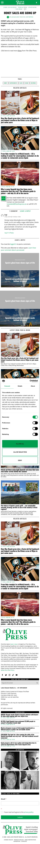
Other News (32, 7)
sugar (26, 83)
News (20, 51)
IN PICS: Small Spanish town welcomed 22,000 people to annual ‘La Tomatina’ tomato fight (18, 722)
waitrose (33, 83)
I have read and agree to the (18, 812)
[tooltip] (2, 674)
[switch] (35, 422)
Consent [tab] (7, 386)
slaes (21, 83)
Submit (20, 817)
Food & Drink (22, 7)
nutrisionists (13, 83)
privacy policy (28, 812)
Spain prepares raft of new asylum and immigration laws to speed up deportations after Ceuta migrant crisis (18, 743)
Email (3, 799)
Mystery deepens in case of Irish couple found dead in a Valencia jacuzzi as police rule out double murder (18, 728)
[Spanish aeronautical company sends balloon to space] (20, 278)
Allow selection (20, 452)
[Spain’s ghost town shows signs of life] (20, 261)
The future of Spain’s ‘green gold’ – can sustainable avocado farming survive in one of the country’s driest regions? (19, 507)
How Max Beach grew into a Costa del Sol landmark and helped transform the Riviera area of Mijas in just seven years (20, 120)
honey (5, 83)
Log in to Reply (9, 233)
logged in (13, 244)
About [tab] (33, 386)
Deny (20, 460)
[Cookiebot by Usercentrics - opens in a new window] (30, 381)
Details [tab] (20, 386)
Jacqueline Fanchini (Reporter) (22, 17)
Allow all (20, 443)
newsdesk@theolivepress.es (16, 204)
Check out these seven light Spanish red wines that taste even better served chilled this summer (20, 470)
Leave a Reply (25, 211)
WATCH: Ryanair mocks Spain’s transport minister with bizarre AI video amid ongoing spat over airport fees (19, 715)
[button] (37, 683)
